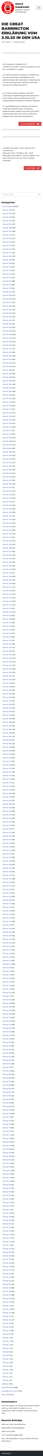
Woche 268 (7, 441)
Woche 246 (7, 519)
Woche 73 (7, 1131)
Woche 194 (7, 701)
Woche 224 (7, 598)
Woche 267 (7, 445)
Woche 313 (7, 281)
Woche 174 (7, 772)
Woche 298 (7, 334)
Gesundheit (6, 1395)
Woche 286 (7, 377)
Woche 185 (7, 733)
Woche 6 (6, 1363)
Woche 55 (7, 1195)
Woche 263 (7, 459)
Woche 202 (7, 672)
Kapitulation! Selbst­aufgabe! (13, 1428)
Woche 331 (7, 217)
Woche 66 (7, 1156)
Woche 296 (7, 342)
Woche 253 (7, 495)
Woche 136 (7, 907)
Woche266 (7, 448)
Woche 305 (7, 310)
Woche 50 (7, 1213)
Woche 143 (7, 882)
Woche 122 (7, 957)
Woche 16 (6, 1334)
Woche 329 (7, 224)
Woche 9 (6, 1352)
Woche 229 (7, 580)
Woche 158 (7, 829)
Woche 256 (7, 484)
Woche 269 (7, 438)
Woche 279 (7, 402)
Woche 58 (7, 1185)
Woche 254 (7, 491)
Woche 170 (7, 786)
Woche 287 (7, 374)
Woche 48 (7, 1220)
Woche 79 (7, 1110)
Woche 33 (7, 1274)
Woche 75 (7, 1124)
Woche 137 (7, 904)
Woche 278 (7, 406)
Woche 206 (7, 658)
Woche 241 (7, 537)
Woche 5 (6, 1366)
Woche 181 (7, 747)
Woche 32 (7, 1277)
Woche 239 (7, 544)
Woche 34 (7, 1270)
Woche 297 (7, 338)
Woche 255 (7, 487)
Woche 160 (7, 822)
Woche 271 (7, 430)
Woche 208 (7, 651)
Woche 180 (7, 751)
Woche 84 (7, 1092)
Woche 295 (7, 345)
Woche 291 (7, 359)
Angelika (8, 42)
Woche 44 (7, 1234)
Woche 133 (7, 918)
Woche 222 (7, 605)
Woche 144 (7, 879)
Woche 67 (7, 1153)
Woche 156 (7, 836)
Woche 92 (7, 1064)
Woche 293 (7, 352)
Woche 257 (7, 480)
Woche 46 (7, 1227)
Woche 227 (7, 587)
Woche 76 (7, 1121)
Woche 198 (7, 687)
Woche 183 (7, 740)
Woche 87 (7, 1081)
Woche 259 (7, 473)
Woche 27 (7, 1295)
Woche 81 (6, 1103)
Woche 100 (7, 1035)
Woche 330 (7, 221)
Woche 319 (7, 260)
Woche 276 (7, 413)
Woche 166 (7, 800)
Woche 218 (7, 619)
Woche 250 (7, 505)
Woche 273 (7, 423)
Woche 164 (7, 808)
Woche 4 (6, 1370)
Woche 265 (7, 452)
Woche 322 (7, 249)
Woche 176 (7, 765)
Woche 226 (7, 591)
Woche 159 (7, 825)
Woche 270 (7, 434)
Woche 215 (7, 630)
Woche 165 (7, 804)
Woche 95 (7, 1053)
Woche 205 (7, 662)
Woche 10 (6, 1348)
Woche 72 (7, 1135)
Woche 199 (7, 683)
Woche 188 (7, 722)
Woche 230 (7, 576)
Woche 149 (7, 861)
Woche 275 (7, 416)
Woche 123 (7, 953)
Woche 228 (7, 583)
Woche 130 (7, 929)
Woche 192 (7, 708)
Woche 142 (7, 886)
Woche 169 (7, 790)
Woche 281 (7, 395)
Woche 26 (7, 1298)
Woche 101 (7, 1032)
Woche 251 (7, 502)
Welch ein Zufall (8, 1431)
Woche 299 (7, 331)
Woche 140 (7, 893)
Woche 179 (7, 754)
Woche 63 (7, 1167)
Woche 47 (7, 1224)
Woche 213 (7, 637)
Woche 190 (7, 715)
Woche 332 (7, 213)
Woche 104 (7, 1021)
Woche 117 (7, 975)
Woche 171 (7, 783)
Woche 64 (7, 1163)
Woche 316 (7, 270)
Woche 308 (7, 299)
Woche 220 (7, 612)
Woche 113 (7, 989)
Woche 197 (7, 690)
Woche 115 (7, 982)
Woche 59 (7, 1181)
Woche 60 (7, 1178)
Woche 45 (7, 1231)
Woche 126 (7, 943)
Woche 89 (7, 1074)
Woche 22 (7, 1313)
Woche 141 (7, 889)
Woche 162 (7, 815)
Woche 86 (7, 1085)
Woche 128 (7, 936)
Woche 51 (6, 1210)
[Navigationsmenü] (39, 8)
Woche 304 (7, 313)
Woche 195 (7, 697)
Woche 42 (7, 1242)
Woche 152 (7, 850)
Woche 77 (7, 1117)
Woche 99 (7, 1039)
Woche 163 (7, 811)
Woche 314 (7, 278)
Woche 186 (7, 729)
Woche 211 (7, 640)
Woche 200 (7, 679)
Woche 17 (6, 1330)
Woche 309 (7, 295)
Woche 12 (6, 1341)
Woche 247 (7, 516)
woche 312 (7, 285)
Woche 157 (7, 832)
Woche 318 (7, 263)
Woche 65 (7, 1160)
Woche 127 (7, 939)
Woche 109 (7, 1003)
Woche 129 (7, 932)
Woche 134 (7, 914)
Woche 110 (7, 1000)
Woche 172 (7, 779)
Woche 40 (7, 1249)
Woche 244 (7, 527)
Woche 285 (7, 381)
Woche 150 (7, 857)
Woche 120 (7, 964)
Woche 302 (7, 320)
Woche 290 (7, 363)
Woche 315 (7, 274)
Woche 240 (7, 541)
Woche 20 (7, 1320)
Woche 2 (6, 1377)
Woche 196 (7, 694)
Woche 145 (7, 875)
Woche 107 (7, 1010)
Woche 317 (7, 267)
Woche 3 (6, 1373)
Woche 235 (7, 559)
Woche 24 (7, 1306)
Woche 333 (7, 210)
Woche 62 (7, 1170)
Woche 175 (7, 768)
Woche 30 (7, 1284)
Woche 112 (7, 993)
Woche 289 (7, 366)
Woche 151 (7, 854)
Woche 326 (7, 235)
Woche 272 (7, 427)
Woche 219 (7, 615)
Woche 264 (7, 455)
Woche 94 (7, 1057)
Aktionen (5, 1384)
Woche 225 (7, 594)
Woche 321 (7, 253)
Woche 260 (7, 470)
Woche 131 (7, 925)
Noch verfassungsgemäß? (12, 1435)
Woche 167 (7, 797)
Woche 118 (7, 971)
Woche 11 (6, 1345)
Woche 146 (7, 872)
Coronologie (7, 206)
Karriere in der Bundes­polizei (14, 1424)
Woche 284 (7, 384)
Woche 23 (7, 1309)
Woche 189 (7, 719)
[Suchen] (39, 194)
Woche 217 (7, 623)
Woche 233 (7, 566)
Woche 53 (7, 1202)
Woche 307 (7, 302)
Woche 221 (7, 608)
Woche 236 (7, 555)
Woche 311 (7, 288)
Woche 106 (7, 1014)
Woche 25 (7, 1302)
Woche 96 (7, 1049)
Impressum (6, 1453)
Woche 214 (7, 633)
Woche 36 (7, 1263)
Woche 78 (7, 1113)
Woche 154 (7, 843)
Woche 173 (7, 776)
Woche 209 (7, 647)
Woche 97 (7, 1046)
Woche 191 (7, 712)
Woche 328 (7, 228)
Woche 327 (7, 231)
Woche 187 (7, 726)
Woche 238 (7, 548)
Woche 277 (7, 409)
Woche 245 (7, 523)
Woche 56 (7, 1192)
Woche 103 (7, 1025)
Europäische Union (9, 1391)
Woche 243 (7, 530)
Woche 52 (7, 1206)
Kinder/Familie (7, 1387)
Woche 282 (7, 391)
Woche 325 (7, 238)
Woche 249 (7, 509)
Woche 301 (7, 324)
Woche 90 (7, 1071)
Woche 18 (6, 1327)
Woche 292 (7, 356)
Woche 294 (7, 349)
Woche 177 (7, 761)
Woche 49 (7, 1217)
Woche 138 (7, 900)
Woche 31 (6, 1281)
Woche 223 (7, 601)
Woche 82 (7, 1099)
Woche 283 (7, 388)
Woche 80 (7, 1106)
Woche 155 (7, 840)
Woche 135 (7, 911)
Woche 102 (7, 1028)
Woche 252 (7, 498)
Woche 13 (6, 1338)
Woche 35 (7, 1266)
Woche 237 (7, 551)
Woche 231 (7, 573)
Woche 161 (7, 818)
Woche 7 (6, 1359)
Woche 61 (6, 1174)
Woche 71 (6, 1138)
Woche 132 (7, 921)
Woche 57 (7, 1188)
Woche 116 (7, 978)
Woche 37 (7, 1259)
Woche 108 (7, 1007)
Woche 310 (7, 292)
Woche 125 (7, 946)
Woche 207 (7, 655)
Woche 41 (6, 1245)
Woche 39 (7, 1252)
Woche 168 (7, 793)
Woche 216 (7, 626)
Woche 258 (7, 477)
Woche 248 (7, 512)
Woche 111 (7, 996)
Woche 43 (7, 1238)
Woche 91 (6, 1067)
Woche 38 (7, 1256)
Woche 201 (7, 676)
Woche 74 (7, 1128)
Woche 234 (7, 562)
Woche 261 (7, 466)
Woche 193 (7, 704)
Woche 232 (7, 569)
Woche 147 (7, 868)
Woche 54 (7, 1199)
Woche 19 (6, 1323)
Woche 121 (7, 961)
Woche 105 (7, 1017)
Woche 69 (7, 1146)
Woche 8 (6, 1355)
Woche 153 (7, 847)
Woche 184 (7, 736)
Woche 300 (7, 327)
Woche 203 (7, 669)
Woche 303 (7, 317)
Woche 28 (7, 1291)
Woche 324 (7, 242)
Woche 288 (7, 370)
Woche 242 (7, 534)
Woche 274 (7, 420)
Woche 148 (7, 864)
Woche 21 (6, 1316)
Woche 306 (7, 306)
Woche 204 (7, 665)
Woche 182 (7, 744)
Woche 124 (7, 950)
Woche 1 (6, 1380)
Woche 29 (7, 1288)
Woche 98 (7, 1042)
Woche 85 (7, 1089)
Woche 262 (7, 463)
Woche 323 (7, 246)
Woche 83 (7, 1096)
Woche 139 (7, 896)
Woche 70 (7, 1142)
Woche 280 (7, 398)
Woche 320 (7, 256)
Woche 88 (7, 1078)
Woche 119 (7, 968)
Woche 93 (7, 1060)
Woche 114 (7, 985)
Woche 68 (7, 1149)
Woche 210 (7, 644)
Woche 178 (7, 758)
